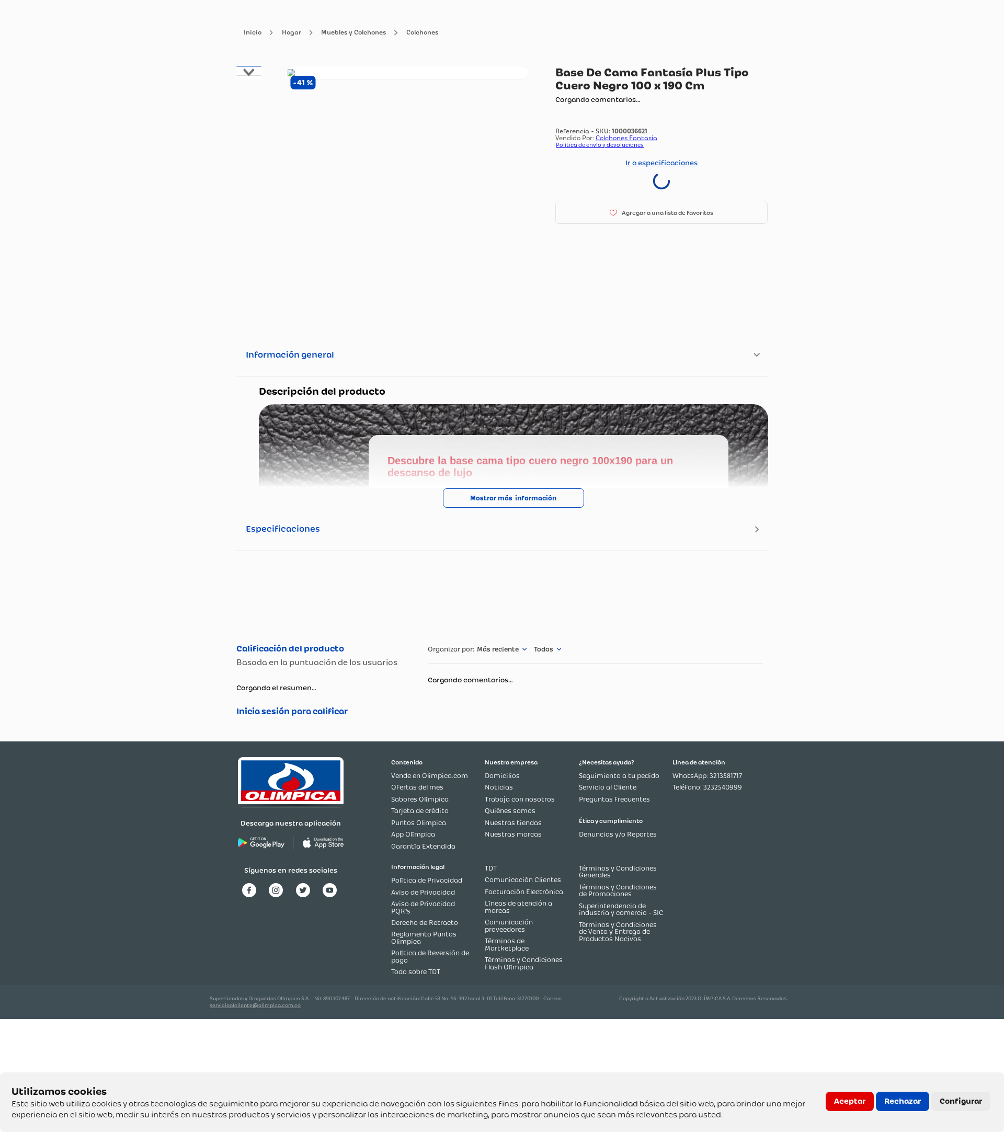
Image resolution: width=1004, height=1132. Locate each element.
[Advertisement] (501, 596)
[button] (661, 212)
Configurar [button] (961, 1101)
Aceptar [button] (849, 1101)
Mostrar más (491, 498)
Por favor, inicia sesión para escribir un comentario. (321, 711)
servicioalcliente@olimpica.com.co (255, 1005)
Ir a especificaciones (661, 162)
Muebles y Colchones (353, 32)
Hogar (291, 32)
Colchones (422, 32)
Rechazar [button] (902, 1101)
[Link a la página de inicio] (252, 32)
